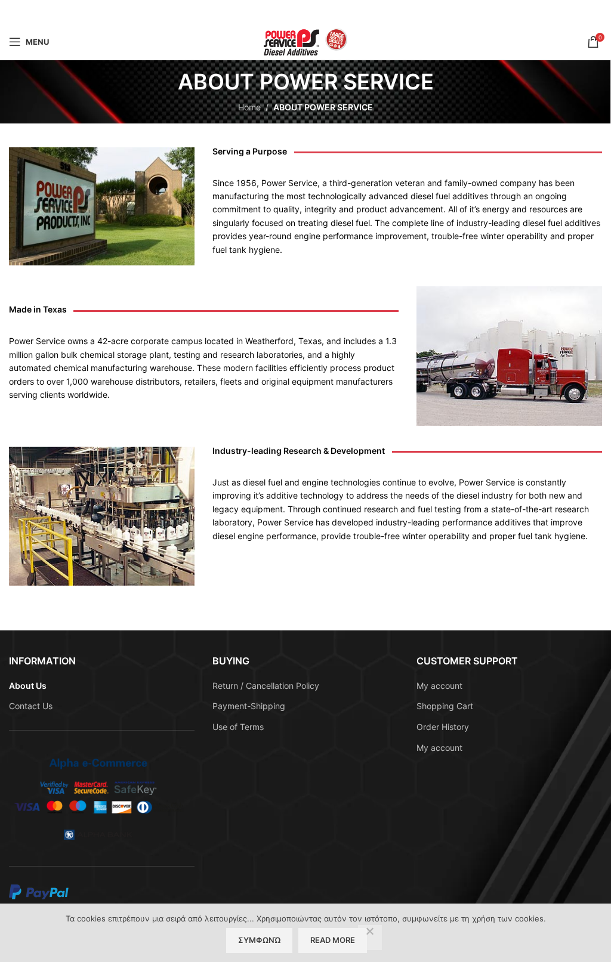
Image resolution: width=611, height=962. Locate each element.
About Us (28, 685)
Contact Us (31, 706)
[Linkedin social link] (320, 12)
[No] (370, 937)
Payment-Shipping (248, 706)
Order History (442, 727)
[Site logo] (305, 41)
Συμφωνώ (259, 940)
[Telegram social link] (335, 12)
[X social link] (290, 12)
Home (249, 107)
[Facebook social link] (275, 12)
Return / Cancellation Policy (265, 685)
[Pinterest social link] (305, 12)
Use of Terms (238, 727)
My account (439, 685)
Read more (332, 940)
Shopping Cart (444, 706)
